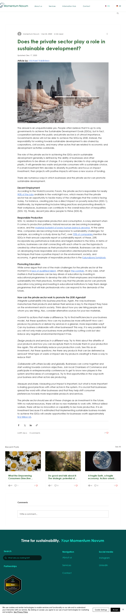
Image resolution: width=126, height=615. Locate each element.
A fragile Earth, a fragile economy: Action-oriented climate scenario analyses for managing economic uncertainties (102, 477)
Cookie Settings (101, 609)
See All (118, 446)
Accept (115, 609)
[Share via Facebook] (18, 425)
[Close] (123, 609)
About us (67, 557)
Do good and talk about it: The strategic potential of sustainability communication (62, 477)
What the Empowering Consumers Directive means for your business (21, 477)
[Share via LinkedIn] (31, 425)
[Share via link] (37, 425)
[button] (118, 13)
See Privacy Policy (21, 612)
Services (66, 565)
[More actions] (107, 33)
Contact (66, 573)
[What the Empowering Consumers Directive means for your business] (23, 461)
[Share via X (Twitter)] (25, 425)
